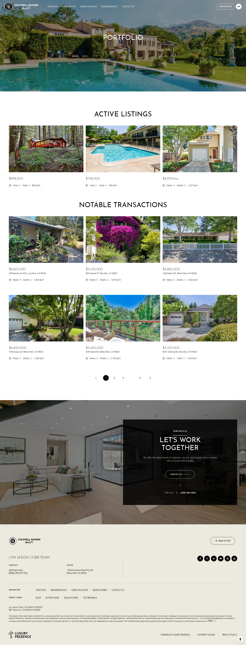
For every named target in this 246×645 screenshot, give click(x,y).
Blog (38, 598)
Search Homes (100, 590)
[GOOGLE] (227, 558)
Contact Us (128, 6)
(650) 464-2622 (225, 6)
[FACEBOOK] (200, 558)
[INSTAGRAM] (207, 558)
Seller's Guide (71, 598)
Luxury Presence (181, 635)
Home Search (69, 6)
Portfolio (53, 6)
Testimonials (90, 598)
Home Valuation (88, 6)
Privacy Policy (229, 635)
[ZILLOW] (234, 558)
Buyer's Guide (52, 598)
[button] (180, 474)
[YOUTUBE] (221, 558)
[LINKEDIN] (214, 558)
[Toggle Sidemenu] (239, 6)
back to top (224, 541)
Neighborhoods (109, 6)
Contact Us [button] (118, 590)
